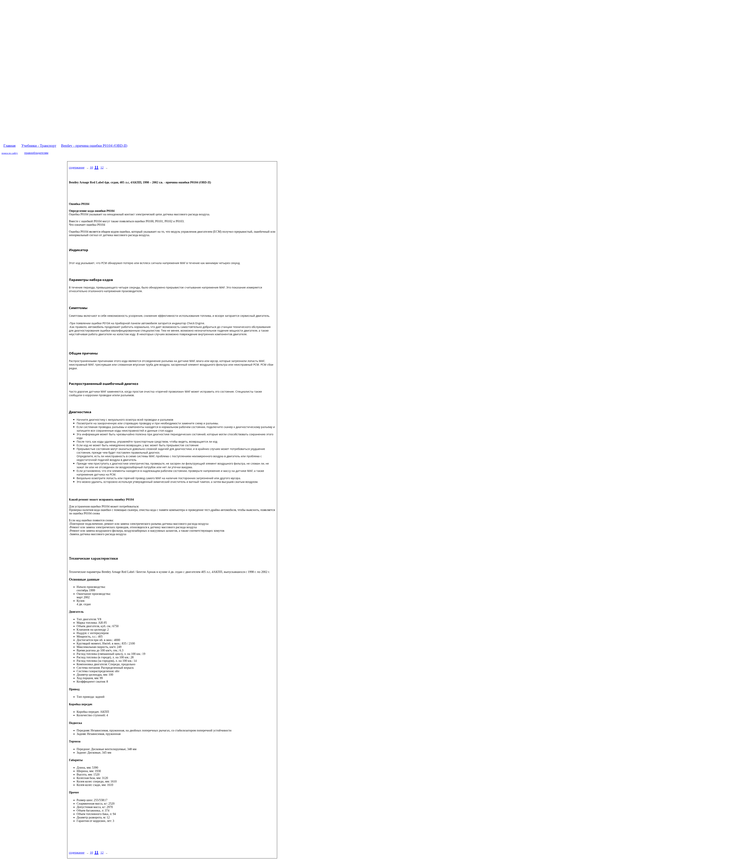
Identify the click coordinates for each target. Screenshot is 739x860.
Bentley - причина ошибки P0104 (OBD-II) (94, 146)
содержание (76, 167)
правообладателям (36, 153)
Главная (9, 146)
